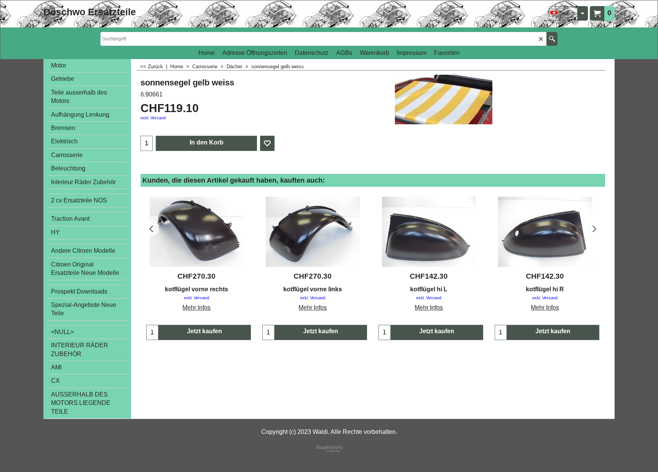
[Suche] (551, 39)
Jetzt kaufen (204, 331)
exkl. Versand (153, 118)
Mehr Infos (196, 307)
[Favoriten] (267, 143)
